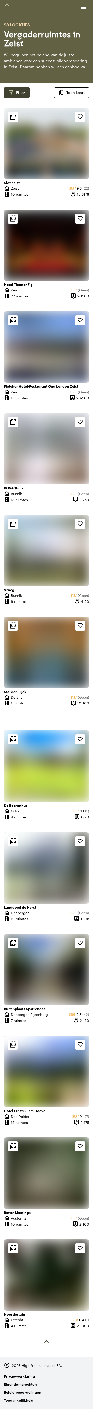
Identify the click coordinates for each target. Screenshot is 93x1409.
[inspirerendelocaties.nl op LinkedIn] (84, 1398)
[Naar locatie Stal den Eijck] (46, 652)
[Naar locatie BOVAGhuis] (46, 448)
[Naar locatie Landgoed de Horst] (46, 868)
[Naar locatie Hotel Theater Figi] (46, 245)
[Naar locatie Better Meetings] (46, 1173)
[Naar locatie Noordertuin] (46, 1275)
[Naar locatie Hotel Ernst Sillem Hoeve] (46, 1071)
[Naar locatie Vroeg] (46, 550)
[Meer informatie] (13, 117)
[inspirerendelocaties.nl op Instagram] (57, 1398)
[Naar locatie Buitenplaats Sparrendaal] (46, 969)
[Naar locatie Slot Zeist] (46, 143)
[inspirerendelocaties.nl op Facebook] (70, 1398)
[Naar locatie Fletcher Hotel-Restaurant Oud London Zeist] (46, 347)
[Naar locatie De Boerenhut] (46, 766)
